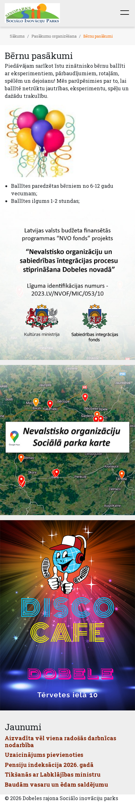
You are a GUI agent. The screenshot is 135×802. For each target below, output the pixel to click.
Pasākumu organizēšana (54, 36)
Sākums (17, 36)
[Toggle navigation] (124, 13)
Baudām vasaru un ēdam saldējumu (56, 784)
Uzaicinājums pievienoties (44, 754)
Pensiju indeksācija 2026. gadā (49, 764)
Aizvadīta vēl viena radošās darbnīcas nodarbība (60, 741)
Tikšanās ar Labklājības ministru (52, 774)
